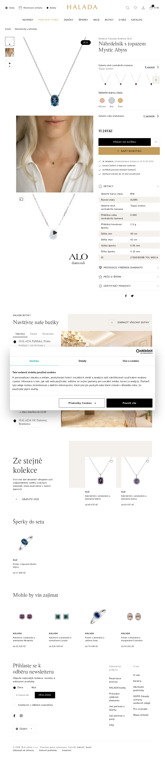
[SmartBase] (84, 747)
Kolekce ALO (125, 38)
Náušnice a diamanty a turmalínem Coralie (60, 639)
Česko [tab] (33, 334)
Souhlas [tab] (34, 361)
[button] (129, 186)
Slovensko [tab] (48, 334)
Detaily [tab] (83, 361)
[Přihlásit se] (143, 8)
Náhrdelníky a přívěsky (26, 29)
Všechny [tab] (20, 334)
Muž (34, 687)
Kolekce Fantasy (107, 38)
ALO (85, 42)
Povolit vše (129, 402)
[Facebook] (14, 715)
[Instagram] (21, 715)
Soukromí (66, 750)
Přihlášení (45, 695)
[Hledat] (128, 8)
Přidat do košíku (124, 142)
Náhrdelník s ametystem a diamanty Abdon (97, 497)
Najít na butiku (131, 151)
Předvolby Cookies (80, 402)
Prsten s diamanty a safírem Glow (94, 639)
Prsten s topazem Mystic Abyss (24, 565)
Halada (17, 633)
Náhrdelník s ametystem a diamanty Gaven (133, 497)
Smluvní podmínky (48, 750)
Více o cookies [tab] (131, 361)
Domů (8, 29)
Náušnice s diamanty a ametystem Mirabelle (24, 639)
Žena (20, 687)
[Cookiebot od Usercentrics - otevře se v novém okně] (138, 351)
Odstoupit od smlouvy (23, 750)
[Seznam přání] (135, 8)
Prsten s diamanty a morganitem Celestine (132, 639)
